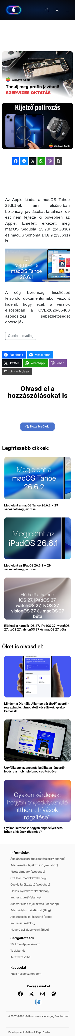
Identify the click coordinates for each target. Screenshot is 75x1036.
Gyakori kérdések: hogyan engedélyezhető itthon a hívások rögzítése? (33, 830)
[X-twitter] (31, 994)
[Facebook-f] (20, 994)
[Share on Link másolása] (58, 161)
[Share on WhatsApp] (41, 161)
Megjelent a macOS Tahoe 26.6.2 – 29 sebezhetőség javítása (31, 507)
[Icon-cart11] (46, 10)
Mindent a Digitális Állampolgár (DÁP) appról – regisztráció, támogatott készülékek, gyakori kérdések (37, 707)
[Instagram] (43, 994)
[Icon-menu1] (67, 10)
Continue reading (21, 336)
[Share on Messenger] (24, 161)
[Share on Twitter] (32, 161)
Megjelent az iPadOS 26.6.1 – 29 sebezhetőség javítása (27, 567)
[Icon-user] (57, 10)
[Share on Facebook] (15, 161)
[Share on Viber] (50, 161)
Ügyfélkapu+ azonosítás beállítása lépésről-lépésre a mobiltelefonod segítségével (34, 769)
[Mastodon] (54, 994)
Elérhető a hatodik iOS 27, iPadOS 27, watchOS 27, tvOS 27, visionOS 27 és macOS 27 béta (37, 627)
